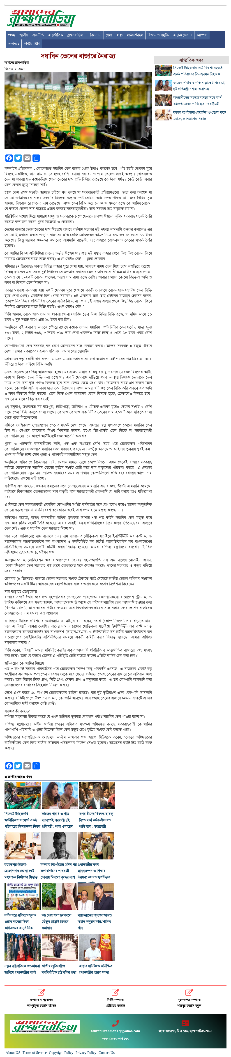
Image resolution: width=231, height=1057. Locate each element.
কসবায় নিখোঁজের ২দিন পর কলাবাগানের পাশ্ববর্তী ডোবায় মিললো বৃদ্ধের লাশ (59, 871)
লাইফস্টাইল (135, 35)
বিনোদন (96, 35)
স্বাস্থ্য (119, 35)
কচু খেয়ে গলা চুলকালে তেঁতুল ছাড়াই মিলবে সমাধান (56, 921)
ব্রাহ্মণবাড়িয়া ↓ (76, 35)
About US (13, 1053)
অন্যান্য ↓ (13, 43)
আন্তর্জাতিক (55, 35)
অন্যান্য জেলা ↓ (182, 35)
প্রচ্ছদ (11, 35)
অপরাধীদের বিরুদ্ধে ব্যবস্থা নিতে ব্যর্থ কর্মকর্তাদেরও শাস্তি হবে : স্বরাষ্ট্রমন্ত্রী (96, 820)
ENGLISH (32, 43)
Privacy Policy (86, 1053)
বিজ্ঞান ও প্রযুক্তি (158, 35)
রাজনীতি (38, 35)
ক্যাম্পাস (202, 35)
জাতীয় (23, 35)
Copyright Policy (61, 1053)
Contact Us (107, 1053)
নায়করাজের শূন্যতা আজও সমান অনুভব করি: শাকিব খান (95, 921)
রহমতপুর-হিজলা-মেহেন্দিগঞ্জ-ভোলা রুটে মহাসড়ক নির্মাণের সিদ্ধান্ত (21, 871)
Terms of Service (35, 1053)
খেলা (109, 35)
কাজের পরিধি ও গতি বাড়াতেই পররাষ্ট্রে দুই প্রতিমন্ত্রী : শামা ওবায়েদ (57, 820)
